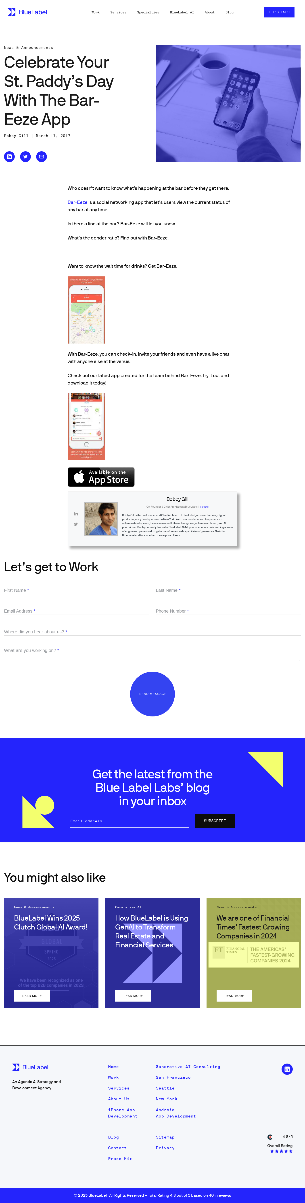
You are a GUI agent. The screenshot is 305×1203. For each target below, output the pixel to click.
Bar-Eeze (78, 202)
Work (96, 12)
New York (166, 1098)
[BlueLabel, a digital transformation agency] (27, 12)
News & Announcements (28, 47)
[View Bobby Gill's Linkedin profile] (76, 513)
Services (118, 12)
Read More (32, 996)
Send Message (153, 694)
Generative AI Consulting (188, 1066)
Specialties (148, 12)
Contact (117, 1147)
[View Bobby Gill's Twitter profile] (76, 524)
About (210, 12)
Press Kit (120, 1158)
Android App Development (176, 1112)
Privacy (165, 1147)
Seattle (165, 1088)
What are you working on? (31, 650)
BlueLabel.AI (182, 12)
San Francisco (173, 1077)
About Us (119, 1098)
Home (113, 1066)
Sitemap (165, 1137)
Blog (230, 12)
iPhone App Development (123, 1112)
